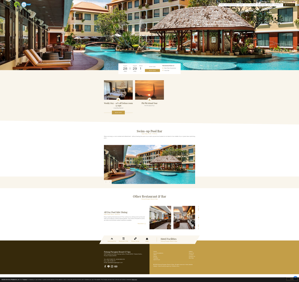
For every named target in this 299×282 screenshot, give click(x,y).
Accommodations (231, 4)
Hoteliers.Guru (175, 266)
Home (222, 4)
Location (191, 254)
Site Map (191, 258)
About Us (191, 253)
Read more (134, 279)
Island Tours (261, 4)
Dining (247, 4)
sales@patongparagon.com (115, 262)
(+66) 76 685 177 (111, 261)
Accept (291, 278)
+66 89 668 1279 (271, 1)
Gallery (270, 4)
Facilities (253, 4)
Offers (240, 4)
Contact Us (278, 4)
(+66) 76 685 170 (110, 259)
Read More (141, 223)
